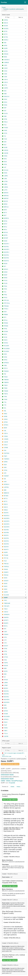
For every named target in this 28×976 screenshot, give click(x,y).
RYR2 (5, 328)
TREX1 (6, 609)
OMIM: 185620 (5, 781)
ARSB (5, 416)
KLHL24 (6, 170)
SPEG (5, 360)
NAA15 (6, 507)
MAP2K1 (6, 193)
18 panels (12, 783)
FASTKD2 (6, 453)
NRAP (5, 275)
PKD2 (5, 286)
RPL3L (6, 320)
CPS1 (5, 637)
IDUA (5, 161)
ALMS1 (6, 48)
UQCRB (6, 736)
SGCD (5, 586)
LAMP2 (6, 176)
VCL (5, 408)
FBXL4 (6, 122)
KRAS (5, 173)
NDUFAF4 (6, 524)
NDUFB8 (6, 532)
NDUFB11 (6, 252)
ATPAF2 (6, 425)
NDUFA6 (6, 694)
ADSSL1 (6, 40)
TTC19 (5, 733)
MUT (5, 215)
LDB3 (5, 178)
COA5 (5, 74)
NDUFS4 (6, 541)
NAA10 (6, 504)
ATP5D (6, 422)
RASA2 (6, 569)
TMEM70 (6, 382)
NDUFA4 (6, 691)
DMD (5, 93)
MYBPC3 (6, 218)
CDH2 (5, 71)
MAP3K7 (6, 198)
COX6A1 (6, 634)
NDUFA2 (6, 246)
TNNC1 (6, 385)
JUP (5, 167)
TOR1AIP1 (6, 606)
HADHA (6, 150)
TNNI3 (5, 388)
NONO (5, 272)
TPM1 (5, 396)
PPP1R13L (7, 303)
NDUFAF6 (6, 699)
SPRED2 (6, 362)
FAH (5, 450)
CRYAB (6, 447)
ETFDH (6, 657)
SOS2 (5, 357)
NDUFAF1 (6, 249)
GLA (5, 144)
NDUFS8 (6, 258)
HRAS (5, 156)
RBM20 (6, 314)
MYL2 (5, 227)
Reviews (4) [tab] (5, 786)
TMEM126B (7, 603)
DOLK (5, 99)
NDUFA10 (6, 515)
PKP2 (5, 289)
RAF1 (5, 311)
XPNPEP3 (6, 614)
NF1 (5, 266)
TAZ (5, 374)
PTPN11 (6, 309)
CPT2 (5, 85)
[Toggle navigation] (25, 2)
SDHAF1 (6, 580)
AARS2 (6, 20)
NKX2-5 (6, 269)
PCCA (5, 280)
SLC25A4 (6, 351)
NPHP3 (6, 711)
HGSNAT (6, 476)
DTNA (5, 648)
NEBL (5, 708)
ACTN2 (6, 37)
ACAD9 (6, 25)
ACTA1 (6, 31)
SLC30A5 (6, 595)
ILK (5, 677)
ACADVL (6, 28)
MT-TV (5, 501)
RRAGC (6, 323)
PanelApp (4, 2)
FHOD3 (6, 127)
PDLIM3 (6, 555)
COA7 (5, 631)
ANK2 (5, 413)
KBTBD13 (6, 484)
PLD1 (5, 561)
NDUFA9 (6, 697)
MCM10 (6, 688)
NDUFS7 (6, 546)
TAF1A (5, 368)
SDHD (5, 583)
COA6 (5, 76)
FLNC (5, 139)
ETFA (5, 651)
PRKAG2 (6, 306)
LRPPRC (6, 487)
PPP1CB (6, 300)
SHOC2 (6, 343)
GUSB (5, 147)
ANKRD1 (6, 617)
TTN (5, 402)
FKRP (5, 130)
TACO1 (6, 722)
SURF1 (6, 597)
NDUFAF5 (6, 527)
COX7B (6, 442)
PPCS (5, 297)
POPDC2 (6, 566)
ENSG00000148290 (7, 775)
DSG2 (5, 105)
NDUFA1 (6, 512)
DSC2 (5, 102)
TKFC (5, 600)
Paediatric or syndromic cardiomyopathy (13, 9)
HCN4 (5, 470)
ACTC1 (6, 34)
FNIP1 (5, 456)
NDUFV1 (6, 549)
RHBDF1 (6, 572)
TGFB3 (6, 728)
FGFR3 (6, 663)
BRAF (5, 428)
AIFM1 (5, 45)
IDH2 (5, 159)
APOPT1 (6, 620)
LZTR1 (6, 190)
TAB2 (5, 365)
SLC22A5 (6, 345)
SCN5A (6, 331)
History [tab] (18, 786)
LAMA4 (6, 682)
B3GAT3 (6, 623)
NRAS (5, 277)
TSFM (5, 399)
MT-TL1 (6, 498)
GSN (5, 467)
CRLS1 (6, 445)
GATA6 (5, 462)
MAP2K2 (6, 195)
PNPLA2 (6, 563)
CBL (5, 430)
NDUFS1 (6, 535)
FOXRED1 (6, 459)
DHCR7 (6, 646)
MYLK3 (6, 232)
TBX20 (6, 377)
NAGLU (6, 510)
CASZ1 (6, 68)
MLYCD (6, 201)
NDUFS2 (6, 255)
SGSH (5, 589)
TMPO (5, 730)
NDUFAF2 (6, 518)
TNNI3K (6, 391)
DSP (5, 108)
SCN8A (6, 713)
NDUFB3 (6, 530)
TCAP (5, 725)
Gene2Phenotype (16, 781)
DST (5, 110)
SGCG (5, 340)
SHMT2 (6, 592)
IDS (5, 479)
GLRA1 (6, 671)
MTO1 (5, 210)
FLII (5, 136)
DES (5, 91)
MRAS (5, 204)
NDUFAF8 (6, 702)
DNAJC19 (6, 96)
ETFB (5, 654)
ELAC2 (6, 113)
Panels (4, 7)
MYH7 (5, 224)
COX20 (6, 436)
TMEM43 (6, 379)
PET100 (6, 558)
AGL (5, 411)
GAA (5, 142)
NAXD (5, 241)
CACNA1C (7, 59)
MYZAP (6, 238)
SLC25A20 (7, 348)
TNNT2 (6, 394)
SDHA (5, 578)
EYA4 (5, 660)
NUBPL (6, 552)
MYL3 (5, 229)
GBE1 (5, 668)
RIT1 (5, 317)
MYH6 (5, 221)
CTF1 (5, 640)
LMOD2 (6, 187)
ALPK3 (6, 51)
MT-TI (5, 212)
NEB (5, 705)
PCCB (5, 283)
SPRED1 (6, 719)
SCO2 (5, 337)
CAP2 (5, 65)
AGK (5, 42)
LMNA (5, 184)
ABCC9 (6, 23)
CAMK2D (6, 62)
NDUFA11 (6, 243)
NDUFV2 (6, 261)
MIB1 (5, 490)
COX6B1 (6, 439)
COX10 (6, 79)
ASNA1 (6, 419)
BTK (5, 629)
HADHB (6, 153)
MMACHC (6, 493)
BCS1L (6, 626)
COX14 (6, 433)
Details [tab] (12, 786)
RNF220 (6, 575)
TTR (5, 405)
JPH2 (5, 164)
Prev (8, 17)
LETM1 (6, 181)
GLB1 (5, 464)
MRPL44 (6, 207)
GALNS (6, 665)
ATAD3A (6, 54)
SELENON (7, 716)
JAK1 (5, 481)
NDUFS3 (6, 538)
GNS (5, 674)
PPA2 (5, 294)
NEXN (5, 263)
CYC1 (5, 643)
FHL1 (5, 125)
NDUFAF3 (6, 521)
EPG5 (5, 119)
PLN (5, 292)
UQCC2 (6, 612)
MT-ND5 (6, 496)
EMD (5, 116)
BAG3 (5, 57)
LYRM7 (6, 685)
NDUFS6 (6, 544)
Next (20, 17)
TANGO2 (6, 371)
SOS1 (5, 354)
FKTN (5, 133)
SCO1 (5, 334)
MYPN (5, 235)
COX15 (6, 82)
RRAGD (6, 326)
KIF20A (6, 679)
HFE (5, 473)
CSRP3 (6, 88)
